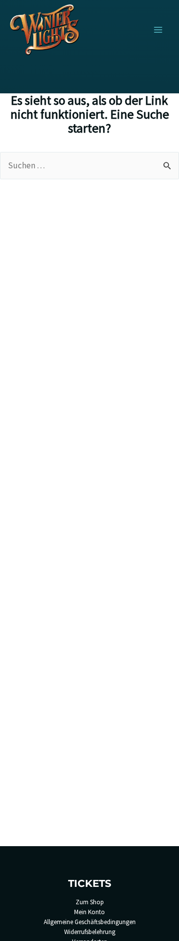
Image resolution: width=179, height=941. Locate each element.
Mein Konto (89, 912)
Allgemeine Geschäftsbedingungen (90, 922)
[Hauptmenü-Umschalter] (158, 30)
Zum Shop (90, 902)
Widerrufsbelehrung (89, 932)
